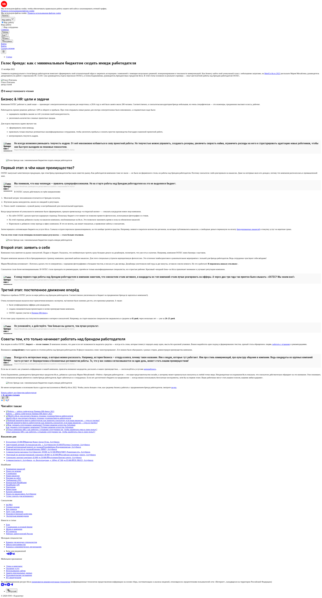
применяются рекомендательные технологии (51, 582)
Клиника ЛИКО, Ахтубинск (44, 449)
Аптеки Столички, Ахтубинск (77, 445)
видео (173, 387)
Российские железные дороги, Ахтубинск (78, 455)
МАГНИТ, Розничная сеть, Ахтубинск (73, 452)
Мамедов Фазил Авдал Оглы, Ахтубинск (41, 442)
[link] (5, 38)
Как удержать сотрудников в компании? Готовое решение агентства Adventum (39, 427)
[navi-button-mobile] (3, 52)
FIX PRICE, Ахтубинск (83, 460)
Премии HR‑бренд (39, 313)
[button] (4, 44)
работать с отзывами (281, 344)
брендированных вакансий (248, 229)
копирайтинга (150, 369)
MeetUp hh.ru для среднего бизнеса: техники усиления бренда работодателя (38, 418)
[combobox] (11, 591)
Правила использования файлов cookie (44, 13)
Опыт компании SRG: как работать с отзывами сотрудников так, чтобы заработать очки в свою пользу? (50, 432)
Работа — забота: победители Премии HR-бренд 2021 (29, 414)
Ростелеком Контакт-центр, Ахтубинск (65, 457)
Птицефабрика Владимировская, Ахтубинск (62, 447)
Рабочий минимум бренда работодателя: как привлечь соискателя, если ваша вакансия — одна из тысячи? (52, 423)
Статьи (9, 57)
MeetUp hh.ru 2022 (272, 73)
